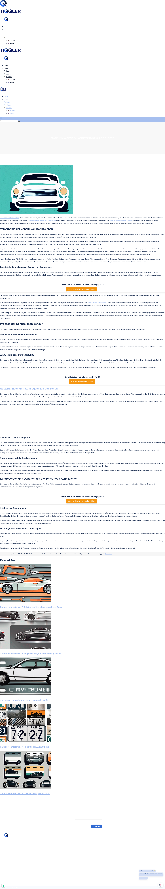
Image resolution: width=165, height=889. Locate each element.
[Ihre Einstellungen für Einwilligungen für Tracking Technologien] (3, 885)
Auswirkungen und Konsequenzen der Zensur (29, 388)
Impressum (7, 861)
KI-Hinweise (8, 867)
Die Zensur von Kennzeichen (9, 218)
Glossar (6, 858)
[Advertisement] (82, 420)
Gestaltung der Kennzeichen (96, 303)
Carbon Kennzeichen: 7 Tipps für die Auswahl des (24, 747)
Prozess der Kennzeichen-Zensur (121, 221)
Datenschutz (8, 864)
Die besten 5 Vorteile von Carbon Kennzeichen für (24, 700)
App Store (5, 847)
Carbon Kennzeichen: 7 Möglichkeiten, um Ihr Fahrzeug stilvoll (30, 653)
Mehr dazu (108, 554)
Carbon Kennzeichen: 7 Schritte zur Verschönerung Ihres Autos (31, 607)
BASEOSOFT (13, 887)
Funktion (7, 32)
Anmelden (96, 826)
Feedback (7, 35)
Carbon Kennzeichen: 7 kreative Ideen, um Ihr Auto (25, 793)
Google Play (19, 847)
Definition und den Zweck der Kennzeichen (42, 221)
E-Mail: (68, 821)
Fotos (6, 29)
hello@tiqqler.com (10, 842)
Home (6, 26)
